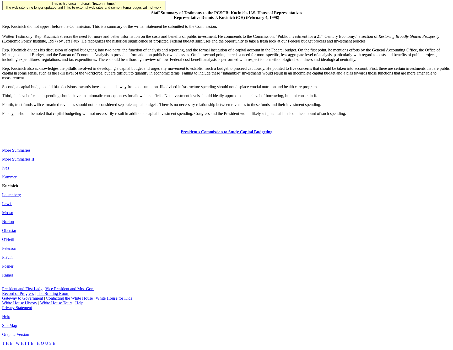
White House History (19, 303)
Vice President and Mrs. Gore (69, 289)
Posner (7, 266)
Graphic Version (15, 334)
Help (79, 303)
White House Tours (56, 303)
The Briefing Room (53, 293)
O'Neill (8, 239)
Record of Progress (18, 293)
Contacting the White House (69, 298)
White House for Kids (114, 298)
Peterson (9, 248)
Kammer (9, 177)
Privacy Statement (17, 307)
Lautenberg (11, 195)
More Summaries (16, 150)
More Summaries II (18, 159)
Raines (7, 275)
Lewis (7, 203)
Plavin (7, 257)
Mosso (7, 212)
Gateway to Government (22, 298)
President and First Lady (22, 289)
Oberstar (9, 230)
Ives (5, 168)
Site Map (9, 325)
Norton (8, 221)
